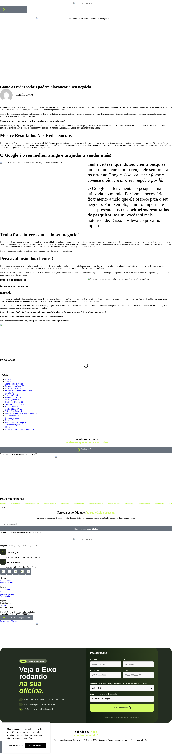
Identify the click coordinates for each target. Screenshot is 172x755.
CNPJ (125, 670)
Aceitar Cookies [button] (35, 745)
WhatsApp (94, 670)
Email (125, 660)
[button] (16, 617)
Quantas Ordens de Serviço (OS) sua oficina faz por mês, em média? (119, 683)
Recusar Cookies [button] (15, 745)
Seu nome (94, 660)
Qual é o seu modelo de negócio (103, 694)
